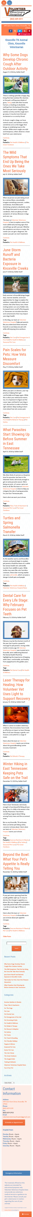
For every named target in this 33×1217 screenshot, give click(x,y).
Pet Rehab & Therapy (10, 1026)
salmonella (13, 575)
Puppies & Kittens (9, 1044)
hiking (9, 102)
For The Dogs (8, 1008)
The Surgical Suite (9, 1059)
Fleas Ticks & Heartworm (11, 1005)
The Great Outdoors (10, 1056)
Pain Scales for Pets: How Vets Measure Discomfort (14, 357)
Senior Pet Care (9, 1050)
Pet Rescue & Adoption (11, 1029)
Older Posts (7, 936)
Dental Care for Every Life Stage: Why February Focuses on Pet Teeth (15, 604)
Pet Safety (7, 1032)
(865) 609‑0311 (16, 19)
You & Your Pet (8, 1068)
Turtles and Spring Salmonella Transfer (11, 525)
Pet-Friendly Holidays (10, 1041)
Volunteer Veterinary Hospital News (15, 1065)
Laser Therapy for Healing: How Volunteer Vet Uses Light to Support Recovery (16, 689)
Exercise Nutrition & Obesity (12, 1002)
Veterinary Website (8, 1210)
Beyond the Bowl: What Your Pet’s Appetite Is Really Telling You (16, 861)
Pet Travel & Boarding (11, 1038)
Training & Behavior (10, 1062)
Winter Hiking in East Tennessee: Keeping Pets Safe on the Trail (15, 771)
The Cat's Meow (9, 1053)
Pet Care (7, 1011)
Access (26, 1214)
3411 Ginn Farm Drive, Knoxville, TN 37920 (17, 27)
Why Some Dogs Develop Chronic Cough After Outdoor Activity (15, 62)
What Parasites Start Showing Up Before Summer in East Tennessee (16, 439)
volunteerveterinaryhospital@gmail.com (16, 1117)
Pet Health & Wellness (11, 1023)
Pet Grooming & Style (10, 1020)
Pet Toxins (7, 1035)
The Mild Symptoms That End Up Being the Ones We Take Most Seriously (16, 161)
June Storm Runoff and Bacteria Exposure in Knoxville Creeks (15, 259)
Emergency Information (14, 1173)
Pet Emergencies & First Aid (12, 1017)
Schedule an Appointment (14, 1122)
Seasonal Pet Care (9, 1047)
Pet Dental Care (9, 1014)
